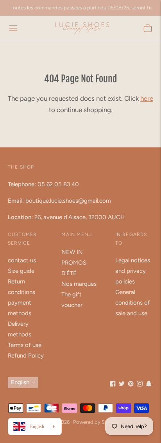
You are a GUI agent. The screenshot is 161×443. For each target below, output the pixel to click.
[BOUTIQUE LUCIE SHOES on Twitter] (122, 384)
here (146, 98)
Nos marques (79, 283)
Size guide (21, 270)
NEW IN (72, 252)
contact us (22, 260)
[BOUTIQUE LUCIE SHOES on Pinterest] (131, 384)
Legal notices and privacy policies (132, 271)
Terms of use (24, 345)
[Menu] (13, 28)
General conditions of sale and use (132, 303)
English (20, 382)
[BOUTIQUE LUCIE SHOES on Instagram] (140, 384)
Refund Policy (26, 355)
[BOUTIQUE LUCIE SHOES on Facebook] (113, 384)
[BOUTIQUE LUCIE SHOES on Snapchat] (149, 384)
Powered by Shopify (96, 422)
